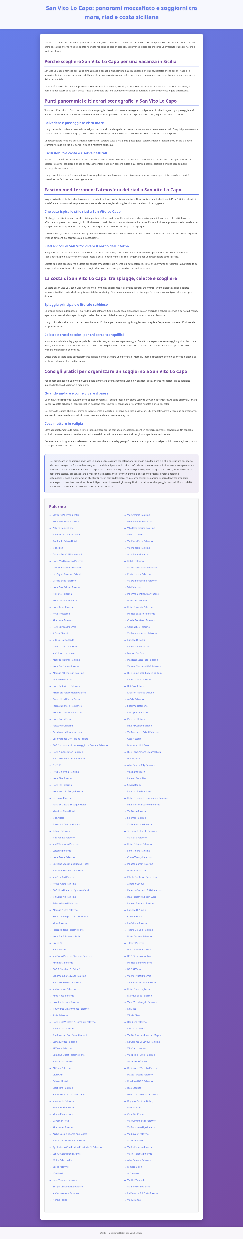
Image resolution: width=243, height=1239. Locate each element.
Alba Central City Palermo (141, 765)
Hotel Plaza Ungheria (138, 989)
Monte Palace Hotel (63, 1114)
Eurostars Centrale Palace (66, 824)
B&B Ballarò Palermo (64, 1107)
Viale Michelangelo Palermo (142, 1002)
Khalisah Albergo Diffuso (140, 692)
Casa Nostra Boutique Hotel (68, 732)
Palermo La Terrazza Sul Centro (69, 1094)
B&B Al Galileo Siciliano (139, 725)
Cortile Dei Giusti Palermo (141, 620)
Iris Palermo (133, 587)
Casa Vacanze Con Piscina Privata (70, 738)
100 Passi (58, 1173)
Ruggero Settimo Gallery (140, 1101)
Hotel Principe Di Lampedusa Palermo (147, 798)
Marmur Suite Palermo (139, 995)
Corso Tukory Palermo (139, 857)
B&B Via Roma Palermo (139, 521)
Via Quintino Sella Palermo (141, 1120)
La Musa (131, 1008)
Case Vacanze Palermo (65, 1180)
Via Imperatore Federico (66, 1193)
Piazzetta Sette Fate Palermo (142, 659)
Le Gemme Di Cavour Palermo (143, 1041)
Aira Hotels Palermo (63, 1127)
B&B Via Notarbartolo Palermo (143, 804)
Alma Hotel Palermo (63, 995)
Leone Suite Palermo (138, 646)
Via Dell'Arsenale (136, 1180)
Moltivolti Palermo (62, 679)
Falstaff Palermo (136, 1028)
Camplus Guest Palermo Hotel (69, 1054)
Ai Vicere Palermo (62, 1048)
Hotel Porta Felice (62, 719)
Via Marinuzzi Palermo (139, 975)
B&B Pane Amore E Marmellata (144, 751)
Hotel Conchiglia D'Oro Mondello (70, 916)
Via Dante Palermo (137, 811)
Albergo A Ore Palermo (65, 910)
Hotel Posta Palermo (64, 857)
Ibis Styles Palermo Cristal (67, 574)
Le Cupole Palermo (137, 712)
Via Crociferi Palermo (64, 877)
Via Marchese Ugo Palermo (141, 1127)
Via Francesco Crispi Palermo (142, 732)
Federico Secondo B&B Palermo (144, 890)
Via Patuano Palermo (64, 1028)
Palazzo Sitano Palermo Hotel (68, 929)
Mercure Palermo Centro (66, 514)
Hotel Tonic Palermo (63, 607)
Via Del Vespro (135, 1140)
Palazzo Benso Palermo (139, 962)
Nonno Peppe (60, 1199)
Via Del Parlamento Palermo (68, 870)
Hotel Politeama (61, 613)
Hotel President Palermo (66, 521)
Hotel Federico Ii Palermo (66, 686)
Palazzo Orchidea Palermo (67, 982)
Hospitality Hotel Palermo (66, 1002)
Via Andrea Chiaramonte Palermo (71, 1008)
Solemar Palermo (136, 817)
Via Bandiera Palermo (138, 1186)
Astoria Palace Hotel (63, 528)
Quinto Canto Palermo (65, 646)
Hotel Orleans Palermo (139, 844)
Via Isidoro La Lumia (64, 653)
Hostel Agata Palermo (64, 883)
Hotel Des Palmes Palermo (67, 587)
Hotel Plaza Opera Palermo (67, 712)
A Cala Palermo (135, 699)
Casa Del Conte (135, 1114)
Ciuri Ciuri (58, 1074)
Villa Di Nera (133, 1015)
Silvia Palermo (60, 1015)
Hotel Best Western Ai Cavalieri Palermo (74, 1021)
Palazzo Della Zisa (136, 778)
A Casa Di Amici (61, 633)
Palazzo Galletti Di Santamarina (69, 758)
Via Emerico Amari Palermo (142, 633)
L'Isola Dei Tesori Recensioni (142, 877)
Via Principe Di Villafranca (66, 534)
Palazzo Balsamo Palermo (141, 903)
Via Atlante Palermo (63, 1101)
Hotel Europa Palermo (64, 626)
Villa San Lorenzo (136, 1048)
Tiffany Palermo (135, 943)
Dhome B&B (134, 1107)
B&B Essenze (134, 1087)
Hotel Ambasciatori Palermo (68, 751)
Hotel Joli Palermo (62, 784)
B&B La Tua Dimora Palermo (142, 1094)
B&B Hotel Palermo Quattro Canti (71, 890)
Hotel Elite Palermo (63, 778)
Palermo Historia (136, 719)
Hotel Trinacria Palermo (140, 607)
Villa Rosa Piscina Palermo (141, 528)
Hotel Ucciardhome (137, 600)
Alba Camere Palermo (139, 1160)
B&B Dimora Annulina (139, 956)
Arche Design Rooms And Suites (70, 1133)
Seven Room (134, 784)
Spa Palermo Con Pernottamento (70, 1035)
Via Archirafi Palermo (138, 514)
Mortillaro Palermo (63, 1087)
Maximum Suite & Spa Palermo (69, 975)
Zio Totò (57, 765)
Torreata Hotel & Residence (67, 705)
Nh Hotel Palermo (62, 593)
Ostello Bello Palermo (64, 580)
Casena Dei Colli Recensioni (67, 554)
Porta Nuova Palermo (139, 574)
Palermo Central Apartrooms (143, 593)
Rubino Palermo (61, 831)
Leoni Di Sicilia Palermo (139, 679)
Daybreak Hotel (61, 1120)
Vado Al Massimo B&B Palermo (144, 666)
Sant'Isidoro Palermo (138, 850)
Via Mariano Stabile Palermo (142, 567)
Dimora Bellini (134, 1166)
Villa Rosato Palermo (64, 837)
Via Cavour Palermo (138, 1133)
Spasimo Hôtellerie (137, 705)
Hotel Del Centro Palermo (66, 666)
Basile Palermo (61, 1166)
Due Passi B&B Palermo (140, 1081)
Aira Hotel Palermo (63, 620)
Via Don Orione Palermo (140, 824)
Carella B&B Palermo (138, 626)
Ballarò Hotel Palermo (139, 949)
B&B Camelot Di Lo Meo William (144, 673)
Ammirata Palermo (63, 962)
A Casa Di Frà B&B (137, 1061)
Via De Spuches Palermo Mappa (144, 1035)
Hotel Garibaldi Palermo (65, 600)
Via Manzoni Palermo (138, 547)
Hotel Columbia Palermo (66, 771)
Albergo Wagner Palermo (66, 659)
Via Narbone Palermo (64, 989)
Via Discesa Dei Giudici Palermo (69, 1140)
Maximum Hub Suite (138, 745)
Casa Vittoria (134, 738)
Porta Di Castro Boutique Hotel (69, 804)
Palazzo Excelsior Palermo (141, 613)
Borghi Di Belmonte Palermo (68, 1186)
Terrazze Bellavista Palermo (142, 831)
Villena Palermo (135, 534)
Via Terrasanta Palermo (139, 1153)
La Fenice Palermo (62, 798)
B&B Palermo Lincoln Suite (141, 896)
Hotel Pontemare (136, 870)
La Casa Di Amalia (136, 910)
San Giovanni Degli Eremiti (67, 1153)
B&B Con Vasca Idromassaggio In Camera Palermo (80, 745)
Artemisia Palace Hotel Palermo (69, 692)
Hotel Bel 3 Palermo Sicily (66, 936)
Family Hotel (59, 949)
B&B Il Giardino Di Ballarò (66, 969)
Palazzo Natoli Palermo (65, 903)
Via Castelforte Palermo (140, 541)
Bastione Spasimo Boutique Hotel (71, 863)
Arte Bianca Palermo (138, 554)
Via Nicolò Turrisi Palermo (141, 1054)
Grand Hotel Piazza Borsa (66, 699)
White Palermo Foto (63, 1160)
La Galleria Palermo (137, 923)
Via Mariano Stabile (63, 1061)
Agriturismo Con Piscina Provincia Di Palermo (77, 1147)
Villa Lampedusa (136, 771)
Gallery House (134, 916)
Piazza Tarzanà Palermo (140, 1074)
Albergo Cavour (135, 883)
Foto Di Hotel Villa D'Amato (67, 567)
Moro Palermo (60, 923)
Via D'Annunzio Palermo (65, 844)
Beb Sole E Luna (135, 686)
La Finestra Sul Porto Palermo (143, 1193)
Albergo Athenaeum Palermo (68, 673)
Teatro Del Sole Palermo (140, 929)
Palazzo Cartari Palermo (140, 863)
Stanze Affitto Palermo (65, 1041)
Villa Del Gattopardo (63, 639)
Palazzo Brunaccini (63, 725)
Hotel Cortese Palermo (139, 936)
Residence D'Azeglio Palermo (142, 1068)
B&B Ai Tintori (134, 969)
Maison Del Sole (135, 653)
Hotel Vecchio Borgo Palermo (68, 791)
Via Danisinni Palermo (64, 896)
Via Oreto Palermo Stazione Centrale (72, 956)
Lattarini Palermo (62, 850)
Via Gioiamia (134, 1199)
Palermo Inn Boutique (139, 791)
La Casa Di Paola (136, 639)
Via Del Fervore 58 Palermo (142, 580)
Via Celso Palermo (137, 837)
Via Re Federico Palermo (140, 1147)
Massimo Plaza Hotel (64, 811)
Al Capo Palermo (62, 1068)
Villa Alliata (58, 817)
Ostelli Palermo (135, 561)
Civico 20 (57, 943)
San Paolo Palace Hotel (65, 541)
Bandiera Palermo (137, 1021)
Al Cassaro (133, 1173)
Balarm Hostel (60, 1081)
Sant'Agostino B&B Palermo (142, 982)
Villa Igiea (58, 547)
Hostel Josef (133, 758)
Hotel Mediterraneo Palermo (68, 561)
